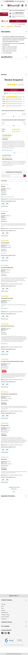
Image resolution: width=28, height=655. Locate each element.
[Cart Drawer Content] (26, 5)
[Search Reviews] (25, 176)
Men (2, 606)
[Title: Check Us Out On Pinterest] (9, 633)
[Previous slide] (1, 14)
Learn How (21, 1)
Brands (3, 610)
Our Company (5, 626)
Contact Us (21, 644)
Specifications (6, 57)
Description (5, 32)
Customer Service (6, 622)
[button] (10, 640)
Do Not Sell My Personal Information (14, 653)
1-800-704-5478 (15, 644)
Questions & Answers (8, 496)
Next (14, 491)
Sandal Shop (4, 612)
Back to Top (14, 488)
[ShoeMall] (13, 5)
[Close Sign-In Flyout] (26, 9)
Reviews (4, 74)
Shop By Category (6, 600)
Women (3, 604)
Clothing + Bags (5, 614)
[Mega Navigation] (2, 5)
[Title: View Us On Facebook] (2, 633)
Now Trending (5, 616)
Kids (2, 608)
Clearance (4, 619)
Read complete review (7, 150)
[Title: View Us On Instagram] (5, 633)
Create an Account (21, 23)
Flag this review (4, 206)
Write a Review (14, 90)
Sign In (18, 21)
